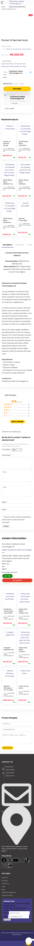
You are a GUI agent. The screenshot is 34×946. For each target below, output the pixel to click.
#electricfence (9, 64)
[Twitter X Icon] (9, 860)
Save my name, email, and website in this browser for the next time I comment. (16, 519)
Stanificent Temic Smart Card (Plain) (8, 611)
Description (7, 245)
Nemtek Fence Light (23, 219)
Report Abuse (6, 61)
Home (3, 7)
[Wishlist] (6, 943)
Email (4, 510)
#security (23, 64)
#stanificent (5, 66)
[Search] (31, 2)
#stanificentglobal (15, 66)
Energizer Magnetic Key (9, 649)
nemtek (23, 66)
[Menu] (2, 2)
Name (4, 502)
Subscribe (7, 919)
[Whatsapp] (4, 865)
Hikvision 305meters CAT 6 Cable (8, 688)
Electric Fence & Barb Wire (17, 7)
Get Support (17, 580)
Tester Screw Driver (24, 687)
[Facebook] (4, 860)
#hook (17, 64)
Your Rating (6, 449)
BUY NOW (17, 89)
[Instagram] (21, 860)
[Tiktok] (27, 860)
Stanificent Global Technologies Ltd (17, 98)
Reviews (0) (19, 245)
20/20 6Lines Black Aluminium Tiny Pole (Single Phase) (8, 222)
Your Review (6, 455)
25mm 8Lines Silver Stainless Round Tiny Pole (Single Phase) (23, 185)
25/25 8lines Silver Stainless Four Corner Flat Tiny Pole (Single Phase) (8, 185)
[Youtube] (15, 860)
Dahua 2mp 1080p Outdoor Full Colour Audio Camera (23, 613)
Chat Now (7, 576)
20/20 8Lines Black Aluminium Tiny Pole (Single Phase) (24, 145)
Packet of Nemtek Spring (6, 143)
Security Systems (26, 49)
